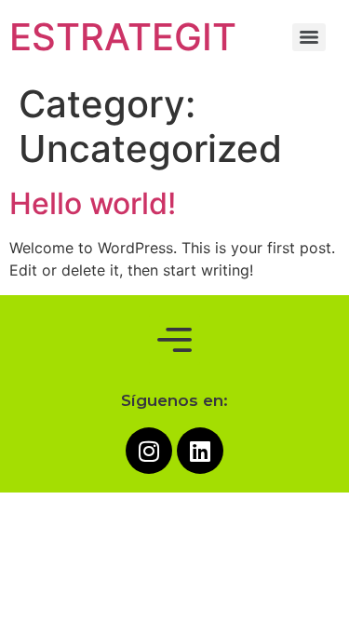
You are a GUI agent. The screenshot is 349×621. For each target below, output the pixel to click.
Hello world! (92, 203)
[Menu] (309, 37)
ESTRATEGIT (122, 37)
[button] (175, 340)
